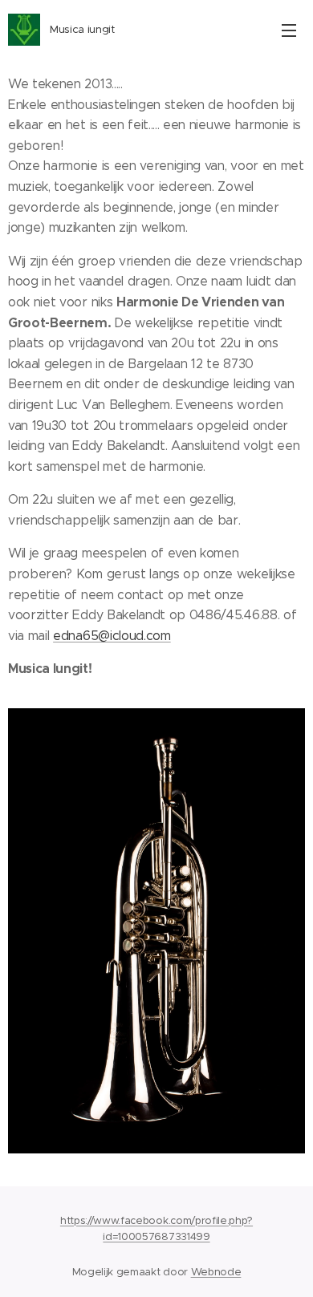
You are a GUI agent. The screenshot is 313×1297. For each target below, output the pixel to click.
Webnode (216, 1272)
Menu (289, 30)
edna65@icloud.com (112, 635)
